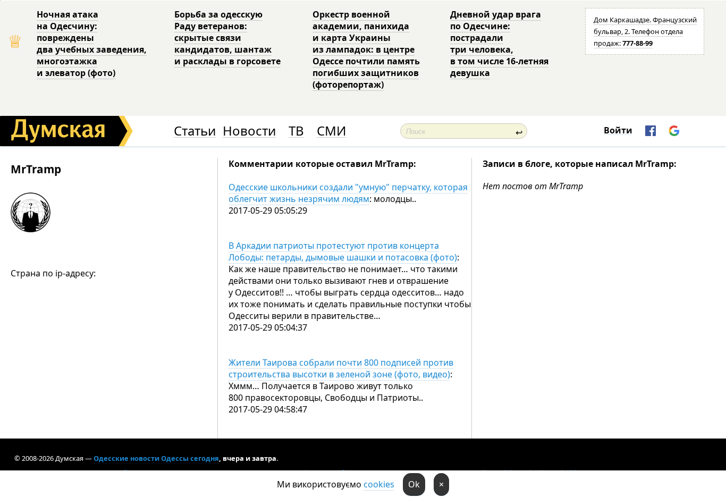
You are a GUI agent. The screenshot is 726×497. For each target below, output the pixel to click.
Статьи (195, 131)
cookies (379, 484)
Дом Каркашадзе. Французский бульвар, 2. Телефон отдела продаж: (645, 31)
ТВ (296, 131)
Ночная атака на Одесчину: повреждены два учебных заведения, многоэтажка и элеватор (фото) (92, 44)
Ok (414, 484)
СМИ (331, 131)
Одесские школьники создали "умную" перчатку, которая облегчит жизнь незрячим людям (348, 193)
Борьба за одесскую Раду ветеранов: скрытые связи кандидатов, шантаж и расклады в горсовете (227, 38)
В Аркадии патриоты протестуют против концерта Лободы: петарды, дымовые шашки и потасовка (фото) (343, 251)
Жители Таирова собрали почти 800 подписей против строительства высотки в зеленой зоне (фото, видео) (341, 368)
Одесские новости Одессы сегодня (156, 458)
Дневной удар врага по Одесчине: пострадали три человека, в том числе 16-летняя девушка (499, 44)
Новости (249, 131)
